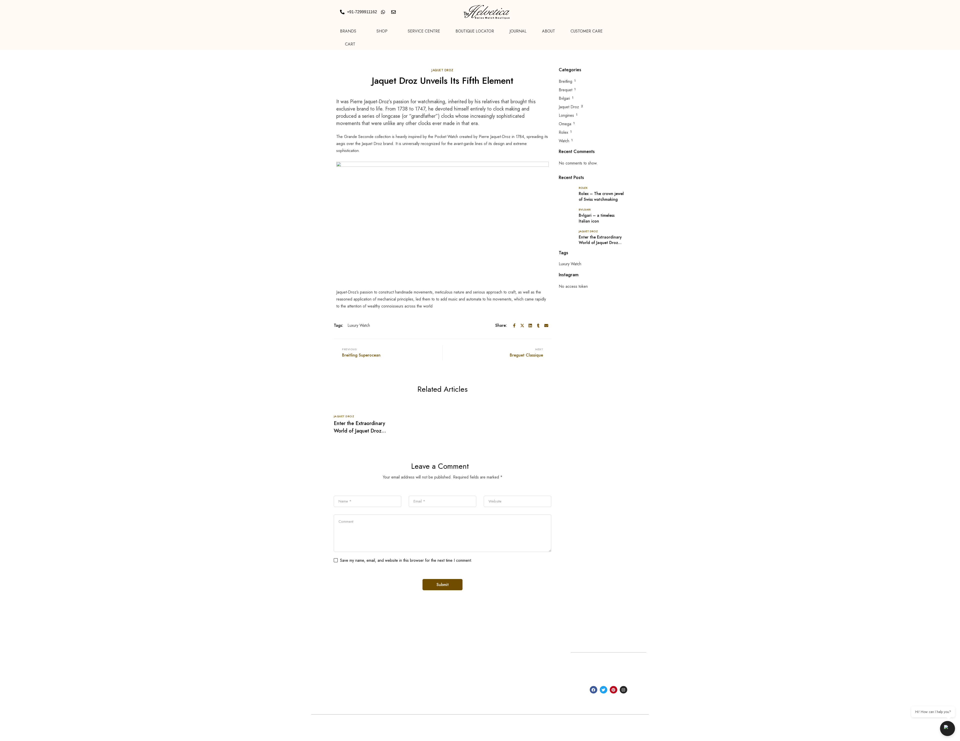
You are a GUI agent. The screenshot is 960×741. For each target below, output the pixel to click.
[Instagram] (623, 690)
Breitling (565, 81)
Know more (369, 700)
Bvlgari (564, 98)
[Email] (546, 325)
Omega (565, 124)
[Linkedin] (530, 325)
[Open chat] (947, 728)
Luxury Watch (359, 325)
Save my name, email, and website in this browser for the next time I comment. (406, 560)
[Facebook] (514, 325)
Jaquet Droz (443, 70)
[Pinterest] (613, 690)
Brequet (565, 90)
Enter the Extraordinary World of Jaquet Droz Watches (359, 431)
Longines (566, 115)
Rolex (563, 132)
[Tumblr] (538, 325)
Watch (564, 141)
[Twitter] (522, 325)
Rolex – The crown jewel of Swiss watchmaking (601, 196)
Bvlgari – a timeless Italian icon (596, 218)
